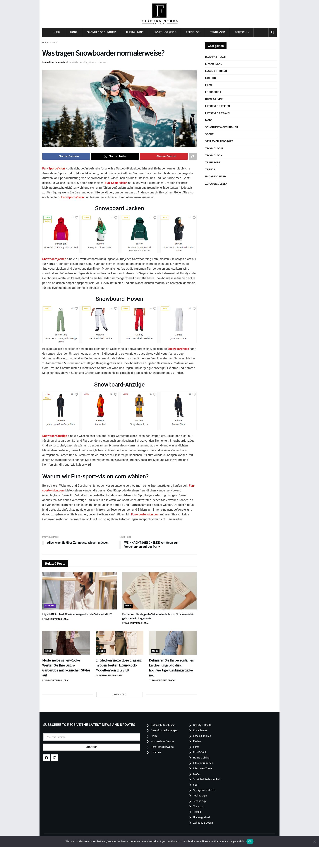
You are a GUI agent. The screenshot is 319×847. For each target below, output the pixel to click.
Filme (208, 85)
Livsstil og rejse (164, 32)
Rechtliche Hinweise (162, 746)
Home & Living (214, 99)
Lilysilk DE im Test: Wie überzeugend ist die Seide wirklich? (77, 614)
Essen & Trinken (216, 70)
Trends (210, 169)
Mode (73, 32)
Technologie (214, 148)
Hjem (57, 32)
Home (45, 42)
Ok (250, 841)
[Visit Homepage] (159, 13)
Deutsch (240, 32)
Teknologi (193, 32)
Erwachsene (213, 63)
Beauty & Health (216, 56)
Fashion (49, 605)
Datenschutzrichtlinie (163, 725)
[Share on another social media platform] (193, 156)
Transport (212, 162)
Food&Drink (213, 92)
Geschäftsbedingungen (164, 730)
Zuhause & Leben (216, 183)
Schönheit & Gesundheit (221, 127)
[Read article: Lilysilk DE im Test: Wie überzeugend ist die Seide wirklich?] (79, 591)
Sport (209, 134)
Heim (154, 736)
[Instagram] (54, 757)
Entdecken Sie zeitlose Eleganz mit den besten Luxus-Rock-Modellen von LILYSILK (119, 665)
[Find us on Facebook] (257, 32)
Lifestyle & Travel (217, 113)
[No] (314, 841)
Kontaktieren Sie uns (162, 741)
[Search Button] (272, 32)
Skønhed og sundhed (101, 32)
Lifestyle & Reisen (217, 106)
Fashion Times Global (56, 62)
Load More (119, 694)
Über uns (156, 752)
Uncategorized (215, 176)
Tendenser (217, 32)
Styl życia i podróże (219, 141)
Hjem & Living (134, 32)
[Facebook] (46, 757)
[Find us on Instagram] (264, 32)
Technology (213, 155)
